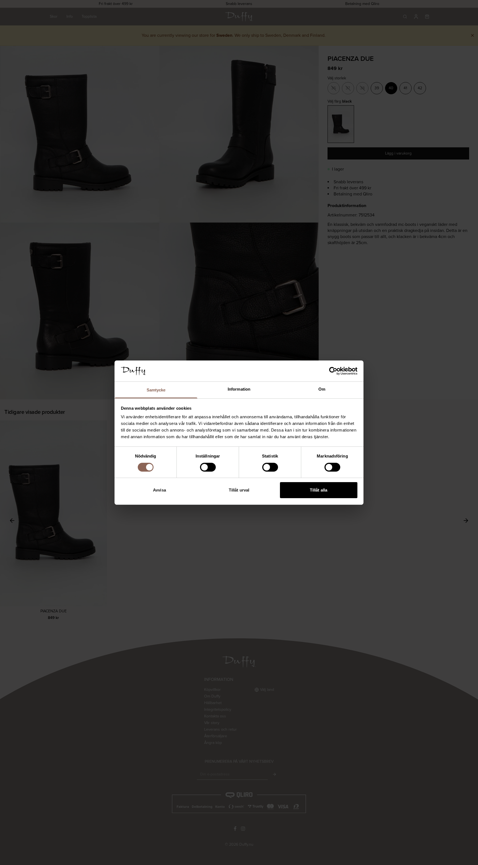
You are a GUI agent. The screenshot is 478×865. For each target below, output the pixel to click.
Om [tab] (321, 389)
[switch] (208, 467)
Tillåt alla (318, 490)
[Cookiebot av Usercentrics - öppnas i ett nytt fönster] (333, 371)
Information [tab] (239, 389)
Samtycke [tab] (156, 390)
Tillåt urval (239, 490)
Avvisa (159, 490)
